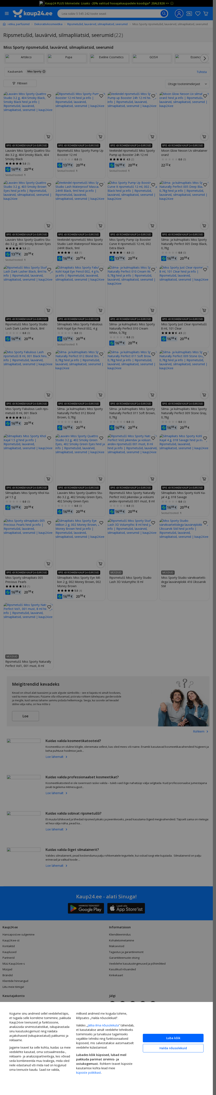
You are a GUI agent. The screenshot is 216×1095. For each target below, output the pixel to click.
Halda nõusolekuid (173, 1048)
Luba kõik (173, 1038)
